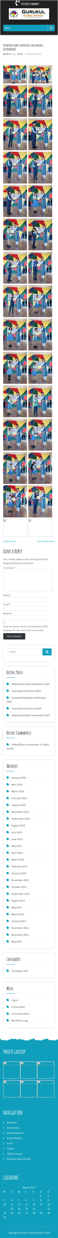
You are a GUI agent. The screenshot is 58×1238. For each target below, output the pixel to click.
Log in (14, 1000)
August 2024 (18, 825)
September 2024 (20, 818)
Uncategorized (33, 54)
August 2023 (18, 900)
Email (7, 604)
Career (10, 1148)
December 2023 (20, 880)
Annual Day (13, 1127)
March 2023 (17, 914)
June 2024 (17, 839)
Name (7, 595)
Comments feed (20, 1013)
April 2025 (17, 784)
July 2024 (16, 832)
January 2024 (18, 873)
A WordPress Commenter (25, 744)
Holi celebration (46, 541)
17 (5, 1208)
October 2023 (18, 887)
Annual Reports (15, 1133)
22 (41, 1208)
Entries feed (18, 1007)
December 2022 (20, 928)
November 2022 (20, 934)
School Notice (14, 1138)
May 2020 (16, 941)
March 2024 (17, 859)
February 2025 (19, 798)
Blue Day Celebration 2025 (26, 691)
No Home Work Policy (18, 1159)
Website (7, 613)
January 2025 (18, 805)
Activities (12, 1122)
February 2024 (19, 866)
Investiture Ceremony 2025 (26, 708)
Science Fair (9, 541)
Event (10, 1143)
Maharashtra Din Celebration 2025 (31, 684)
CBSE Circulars (15, 1153)
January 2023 (18, 921)
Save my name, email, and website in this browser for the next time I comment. (25, 628)
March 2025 (17, 791)
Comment (9, 568)
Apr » (13, 1221)
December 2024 (20, 812)
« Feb (6, 1221)
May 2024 (16, 846)
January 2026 (18, 777)
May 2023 (16, 907)
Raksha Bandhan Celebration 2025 (31, 715)
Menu (8, 28)
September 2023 (20, 894)
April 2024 (17, 853)
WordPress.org (19, 1020)
